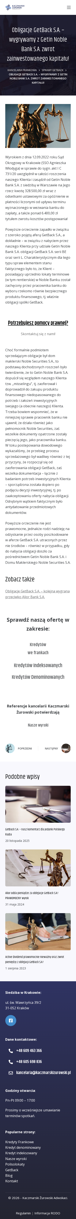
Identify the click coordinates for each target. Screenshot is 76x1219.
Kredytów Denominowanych (38, 677)
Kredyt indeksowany (21, 1153)
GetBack (11, 1170)
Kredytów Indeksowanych (38, 666)
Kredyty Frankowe (19, 1142)
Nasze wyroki (38, 725)
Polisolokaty (15, 1164)
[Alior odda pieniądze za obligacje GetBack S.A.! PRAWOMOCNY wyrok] (38, 867)
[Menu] (69, 7)
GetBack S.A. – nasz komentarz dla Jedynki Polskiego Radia (35, 832)
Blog (9, 1175)
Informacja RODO (47, 1213)
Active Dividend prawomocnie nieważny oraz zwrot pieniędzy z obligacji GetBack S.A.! (34, 959)
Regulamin (23, 1213)
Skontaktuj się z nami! (38, 334)
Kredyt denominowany (23, 1147)
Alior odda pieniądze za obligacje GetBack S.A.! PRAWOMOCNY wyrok (31, 895)
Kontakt (11, 1181)
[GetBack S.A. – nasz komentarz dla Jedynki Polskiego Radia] (38, 804)
